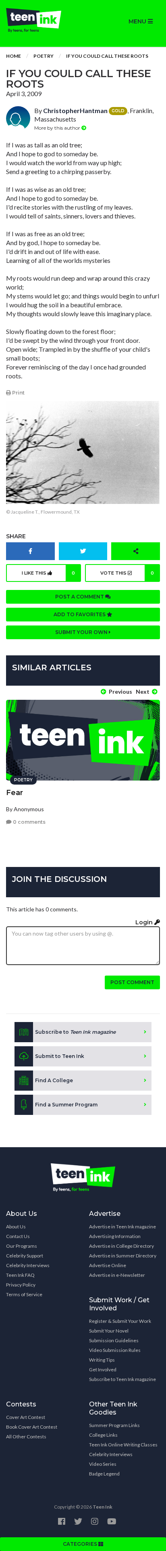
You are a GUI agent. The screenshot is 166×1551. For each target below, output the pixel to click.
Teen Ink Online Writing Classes (123, 1445)
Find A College (54, 1080)
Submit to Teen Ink (59, 1056)
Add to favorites (80, 614)
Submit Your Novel (109, 1331)
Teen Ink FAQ (20, 1275)
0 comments (29, 822)
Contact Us (18, 1236)
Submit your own (82, 632)
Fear (14, 792)
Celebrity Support (24, 1256)
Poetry (43, 56)
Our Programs (21, 1246)
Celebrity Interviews (28, 1265)
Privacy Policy (20, 1285)
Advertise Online (107, 1265)
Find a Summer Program (66, 1105)
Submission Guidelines (114, 1340)
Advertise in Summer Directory (122, 1256)
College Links (103, 1435)
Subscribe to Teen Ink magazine (122, 1379)
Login (144, 922)
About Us (16, 1227)
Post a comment (80, 597)
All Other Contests (26, 1436)
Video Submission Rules (115, 1350)
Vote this (127, 573)
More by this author (57, 128)
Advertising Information (115, 1236)
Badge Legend (104, 1474)
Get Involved (102, 1369)
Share (16, 536)
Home (13, 56)
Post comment (132, 982)
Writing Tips (102, 1360)
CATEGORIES (80, 1544)
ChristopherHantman (75, 110)
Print (18, 393)
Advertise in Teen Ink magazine (122, 1227)
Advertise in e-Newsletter (117, 1275)
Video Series (102, 1464)
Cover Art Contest (25, 1417)
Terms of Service (24, 1294)
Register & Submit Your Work (120, 1321)
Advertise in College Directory (121, 1246)
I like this (48, 573)
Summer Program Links (114, 1425)
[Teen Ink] (41, 20)
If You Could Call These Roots (107, 56)
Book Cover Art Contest (31, 1427)
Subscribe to (75, 1032)
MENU (138, 21)
